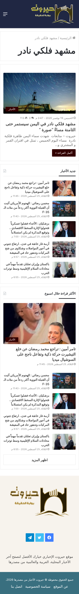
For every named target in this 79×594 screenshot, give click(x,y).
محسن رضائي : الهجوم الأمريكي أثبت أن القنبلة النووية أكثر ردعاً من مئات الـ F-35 (26, 207)
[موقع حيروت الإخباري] (52, 14)
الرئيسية (66, 38)
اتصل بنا (16, 586)
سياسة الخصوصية (37, 586)
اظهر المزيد (40, 460)
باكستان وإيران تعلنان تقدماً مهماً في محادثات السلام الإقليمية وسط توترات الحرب (26, 268)
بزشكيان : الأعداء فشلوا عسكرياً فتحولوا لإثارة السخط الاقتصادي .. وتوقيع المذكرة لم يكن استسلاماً (29, 228)
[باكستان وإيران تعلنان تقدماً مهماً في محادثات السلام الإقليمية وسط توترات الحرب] (64, 270)
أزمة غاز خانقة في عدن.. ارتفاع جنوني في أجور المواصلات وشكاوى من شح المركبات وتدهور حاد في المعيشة (26, 248)
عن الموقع (61, 586)
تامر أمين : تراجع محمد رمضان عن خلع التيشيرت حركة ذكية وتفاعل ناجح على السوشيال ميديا (26, 187)
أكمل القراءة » (63, 152)
